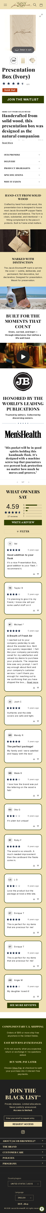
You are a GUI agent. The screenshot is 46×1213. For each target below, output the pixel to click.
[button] (5, 5)
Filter (24, 531)
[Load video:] (23, 355)
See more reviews (23, 1005)
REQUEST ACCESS (23, 1124)
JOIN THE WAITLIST (23, 99)
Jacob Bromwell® (18, 1208)
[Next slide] (29, 482)
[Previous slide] (17, 482)
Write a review (23, 522)
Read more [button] (32, 682)
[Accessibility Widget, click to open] (42, 1209)
